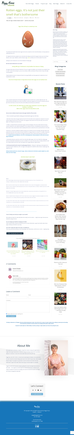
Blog (50, 3)
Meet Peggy (56, 3)
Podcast (37, 3)
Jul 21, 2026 (60, 107)
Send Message (38, 394)
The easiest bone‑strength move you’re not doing (60, 241)
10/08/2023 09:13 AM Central (17, 269)
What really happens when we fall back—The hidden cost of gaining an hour (27, 252)
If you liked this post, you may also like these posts (28, 238)
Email (29, 295)
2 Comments (37, 17)
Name (7, 295)
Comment (8, 300)
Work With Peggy (30, 3)
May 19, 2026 (60, 314)
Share (9, 17)
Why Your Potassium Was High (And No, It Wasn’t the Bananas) (60, 285)
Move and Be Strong (60, 73)
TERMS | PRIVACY (37, 412)
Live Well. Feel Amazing (60, 71)
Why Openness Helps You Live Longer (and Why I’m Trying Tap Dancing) (60, 103)
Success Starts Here (60, 75)
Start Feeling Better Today (15, 233)
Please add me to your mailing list (15, 313)
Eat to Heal (32, 17)
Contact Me (69, 3)
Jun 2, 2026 (60, 266)
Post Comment (11, 316)
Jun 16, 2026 (60, 221)
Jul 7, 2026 (60, 153)
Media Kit (62, 3)
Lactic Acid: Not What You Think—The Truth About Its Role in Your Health (13, 252)
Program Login (44, 3)
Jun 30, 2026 (60, 175)
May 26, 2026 (60, 289)
